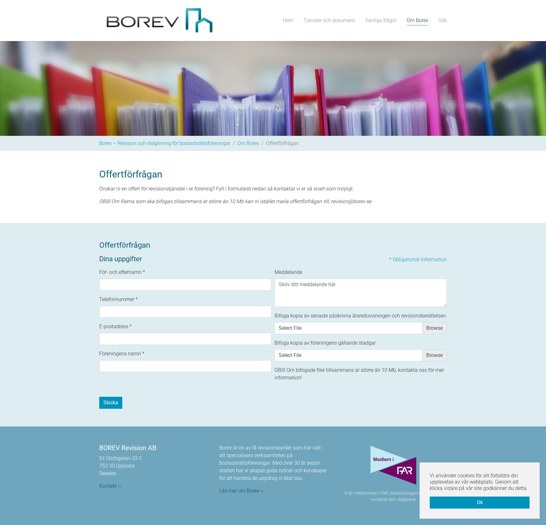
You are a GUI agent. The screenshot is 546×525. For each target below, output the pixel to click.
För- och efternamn (122, 272)
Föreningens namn (121, 354)
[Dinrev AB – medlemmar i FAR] (393, 465)
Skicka (110, 403)
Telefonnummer (118, 299)
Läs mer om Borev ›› (241, 491)
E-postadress (115, 326)
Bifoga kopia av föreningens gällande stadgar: (326, 343)
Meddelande (288, 272)
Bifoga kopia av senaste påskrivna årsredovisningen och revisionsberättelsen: (361, 316)
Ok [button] (480, 502)
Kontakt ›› (110, 486)
